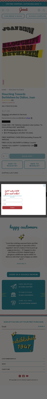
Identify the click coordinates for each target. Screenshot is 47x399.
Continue (12, 207)
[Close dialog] (44, 185)
